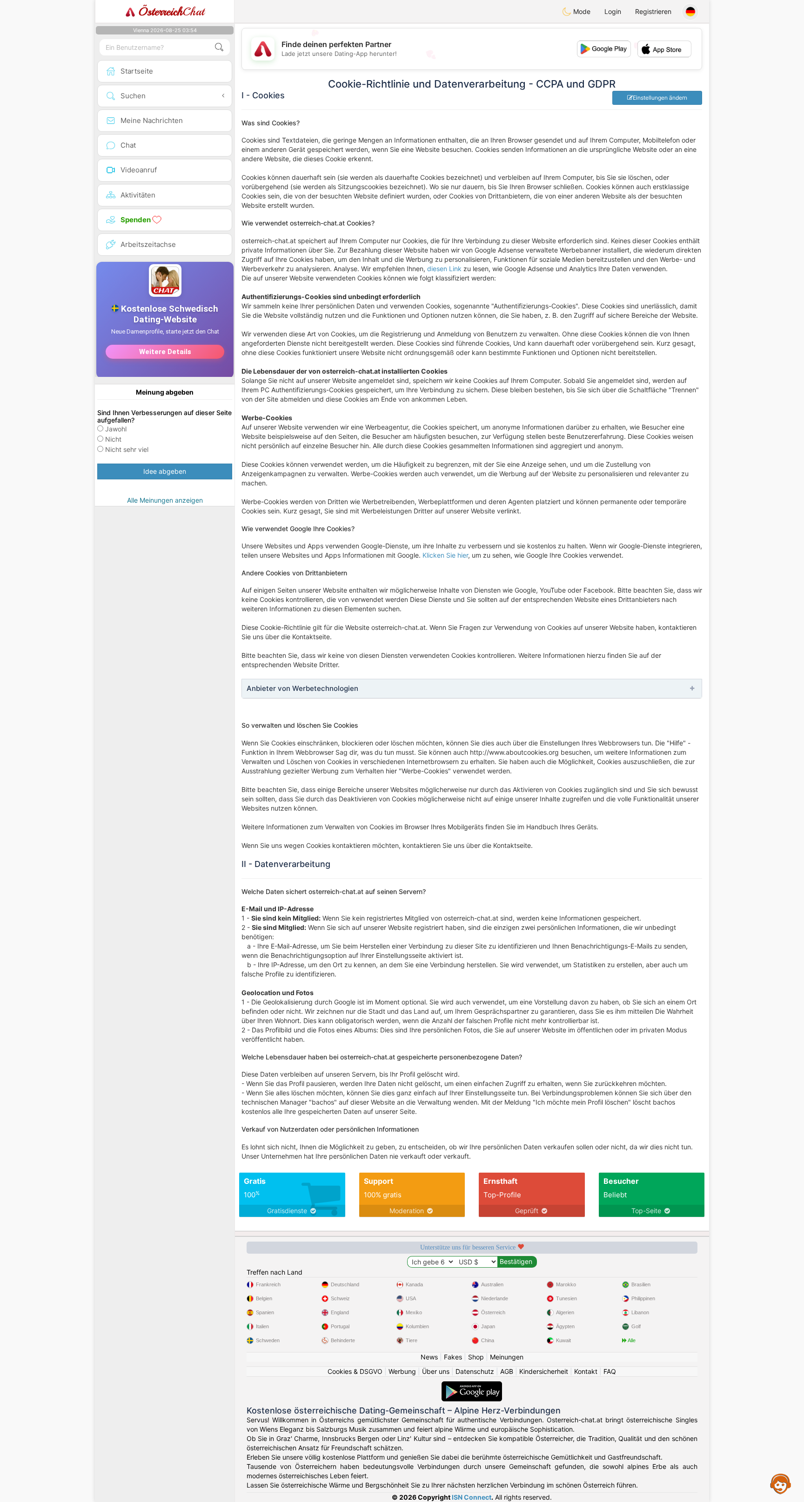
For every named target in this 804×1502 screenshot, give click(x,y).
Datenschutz (475, 1371)
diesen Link (444, 269)
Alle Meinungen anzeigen (165, 500)
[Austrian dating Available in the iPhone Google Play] (472, 1386)
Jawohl (116, 429)
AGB (506, 1371)
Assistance (781, 1483)
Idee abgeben (164, 471)
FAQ (609, 1371)
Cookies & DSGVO (355, 1371)
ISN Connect (471, 1497)
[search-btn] (219, 47)
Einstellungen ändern (660, 97)
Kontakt (585, 1371)
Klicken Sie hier (445, 555)
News (429, 1357)
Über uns (435, 1371)
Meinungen (506, 1357)
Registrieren (653, 11)
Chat (171, 12)
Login (612, 11)
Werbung (402, 1371)
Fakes (453, 1357)
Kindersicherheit (543, 1371)
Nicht (113, 439)
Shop (476, 1357)
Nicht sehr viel (126, 449)
